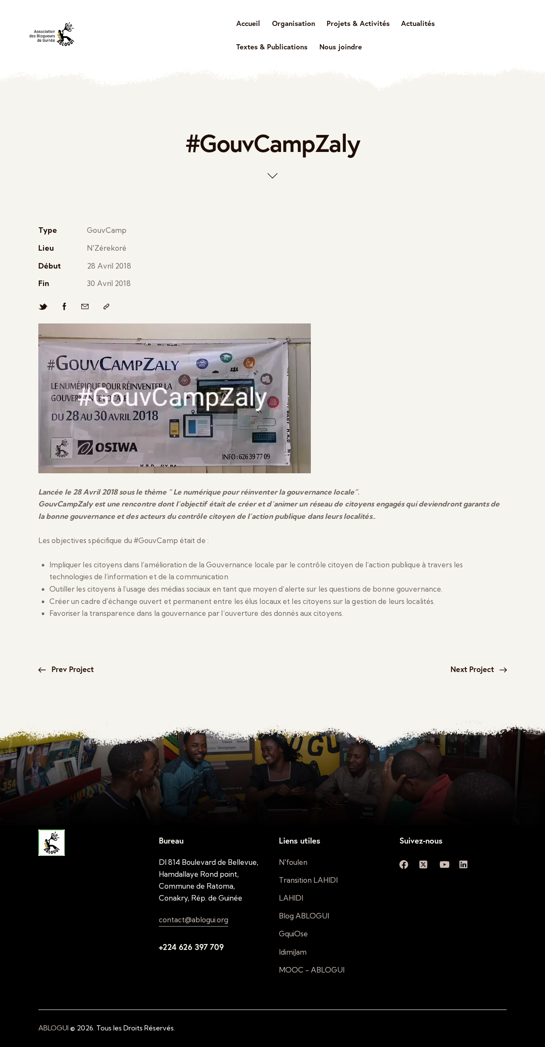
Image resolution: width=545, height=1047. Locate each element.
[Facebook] (64, 306)
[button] (106, 306)
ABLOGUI (53, 1028)
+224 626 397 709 (191, 946)
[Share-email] (85, 306)
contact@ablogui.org (193, 919)
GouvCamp (106, 230)
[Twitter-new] (43, 306)
